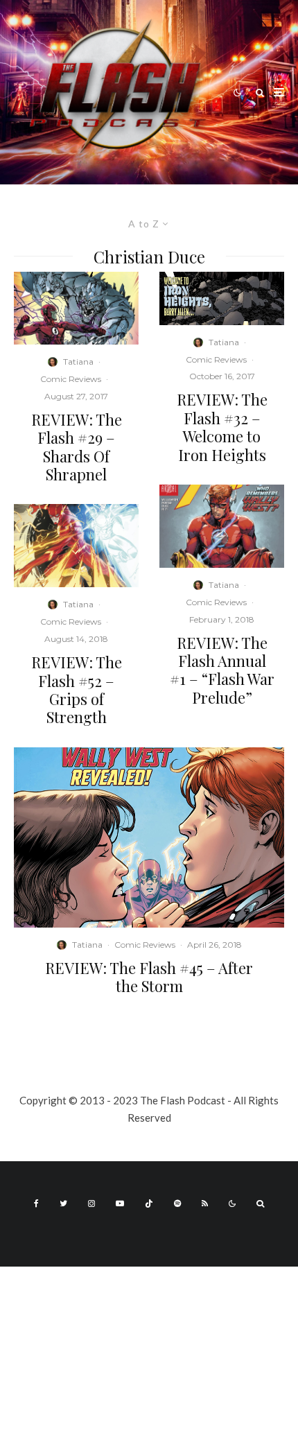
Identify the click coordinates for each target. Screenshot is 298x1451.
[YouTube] (119, 1203)
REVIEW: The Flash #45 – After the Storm (149, 977)
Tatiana (78, 361)
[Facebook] (36, 1203)
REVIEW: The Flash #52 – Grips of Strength (76, 690)
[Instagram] (91, 1203)
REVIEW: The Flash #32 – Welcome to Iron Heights (222, 427)
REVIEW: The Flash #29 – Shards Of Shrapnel (76, 447)
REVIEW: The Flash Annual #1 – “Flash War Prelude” (222, 670)
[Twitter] (63, 1203)
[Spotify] (177, 1203)
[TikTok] (149, 1203)
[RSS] (204, 1203)
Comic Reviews (70, 379)
